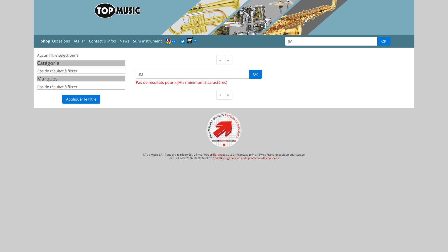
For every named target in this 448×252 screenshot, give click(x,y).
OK (383, 41)
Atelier (79, 41)
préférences (217, 154)
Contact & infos (102, 41)
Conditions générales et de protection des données (246, 158)
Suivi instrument (147, 41)
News (124, 41)
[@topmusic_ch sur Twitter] (182, 41)
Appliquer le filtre (81, 99)
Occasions (61, 41)
